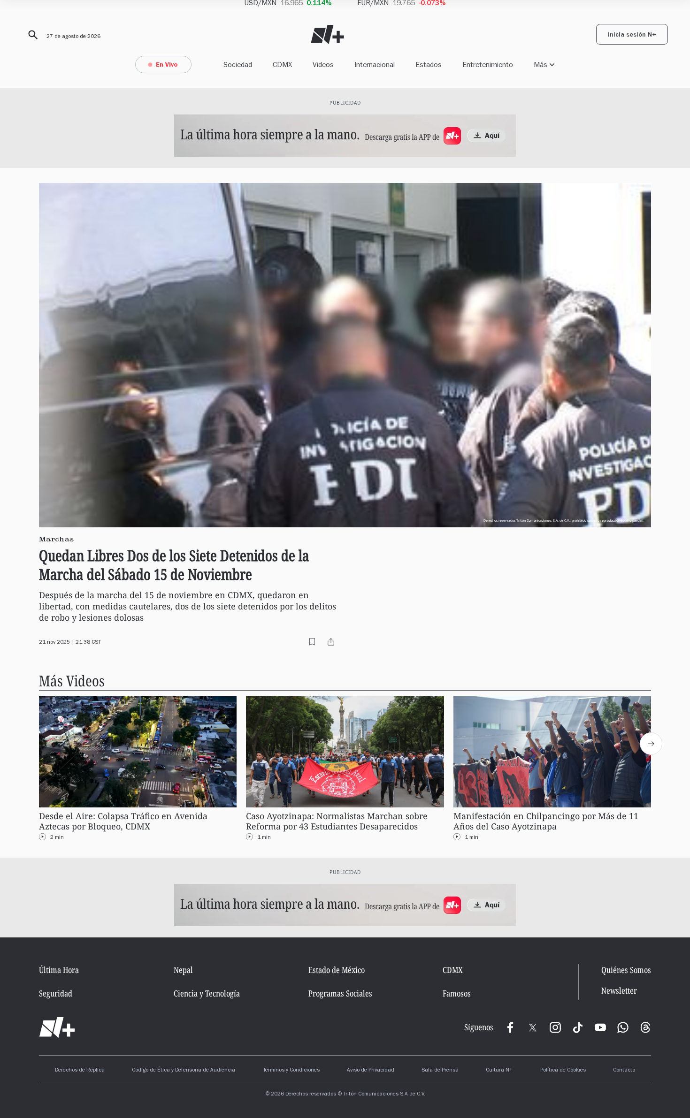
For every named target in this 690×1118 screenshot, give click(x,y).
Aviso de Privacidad (370, 1070)
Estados (428, 64)
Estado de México (336, 969)
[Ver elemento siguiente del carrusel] (651, 743)
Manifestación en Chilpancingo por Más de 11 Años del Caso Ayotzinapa (545, 821)
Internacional (374, 64)
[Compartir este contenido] (331, 641)
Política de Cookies (563, 1070)
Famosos (457, 993)
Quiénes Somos (626, 969)
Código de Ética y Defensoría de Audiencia (183, 1070)
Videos (323, 64)
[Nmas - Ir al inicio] (327, 34)
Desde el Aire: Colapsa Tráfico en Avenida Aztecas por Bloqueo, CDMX (123, 821)
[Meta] (510, 1027)
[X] (532, 1027)
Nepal (183, 969)
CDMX (282, 64)
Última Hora (59, 969)
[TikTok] (577, 1027)
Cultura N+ (499, 1070)
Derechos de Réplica (80, 1070)
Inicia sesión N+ (632, 35)
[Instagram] (555, 1027)
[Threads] (645, 1027)
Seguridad (55, 993)
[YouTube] (600, 1027)
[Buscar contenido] (31, 35)
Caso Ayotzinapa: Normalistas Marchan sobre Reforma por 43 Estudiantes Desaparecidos (337, 821)
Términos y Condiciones (291, 1070)
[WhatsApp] (623, 1027)
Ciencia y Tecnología (207, 993)
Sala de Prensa (440, 1070)
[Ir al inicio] (57, 1027)
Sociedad (237, 64)
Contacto (624, 1070)
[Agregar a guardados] (312, 641)
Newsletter (619, 991)
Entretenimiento (487, 64)
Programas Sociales (340, 993)
